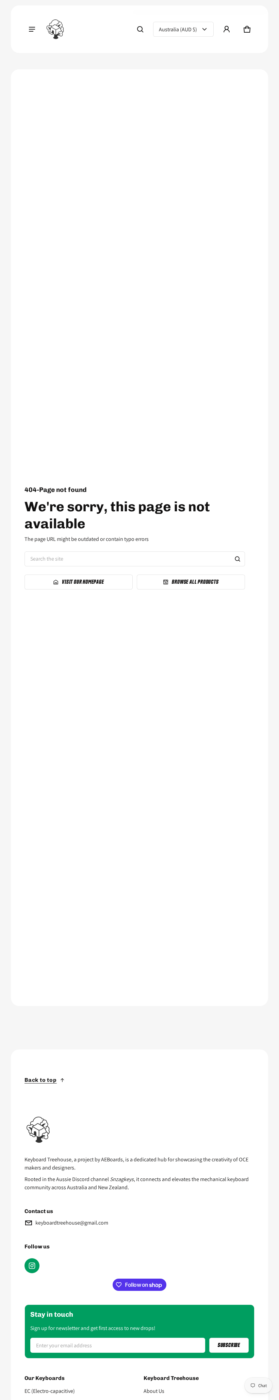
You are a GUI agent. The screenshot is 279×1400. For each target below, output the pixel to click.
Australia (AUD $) (178, 29)
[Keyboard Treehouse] (55, 29)
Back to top (40, 1080)
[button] (140, 29)
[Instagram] (31, 1265)
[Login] (226, 29)
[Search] (237, 558)
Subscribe (229, 1345)
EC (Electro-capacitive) (49, 1391)
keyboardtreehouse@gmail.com (71, 1222)
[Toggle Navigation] (31, 29)
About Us (154, 1391)
